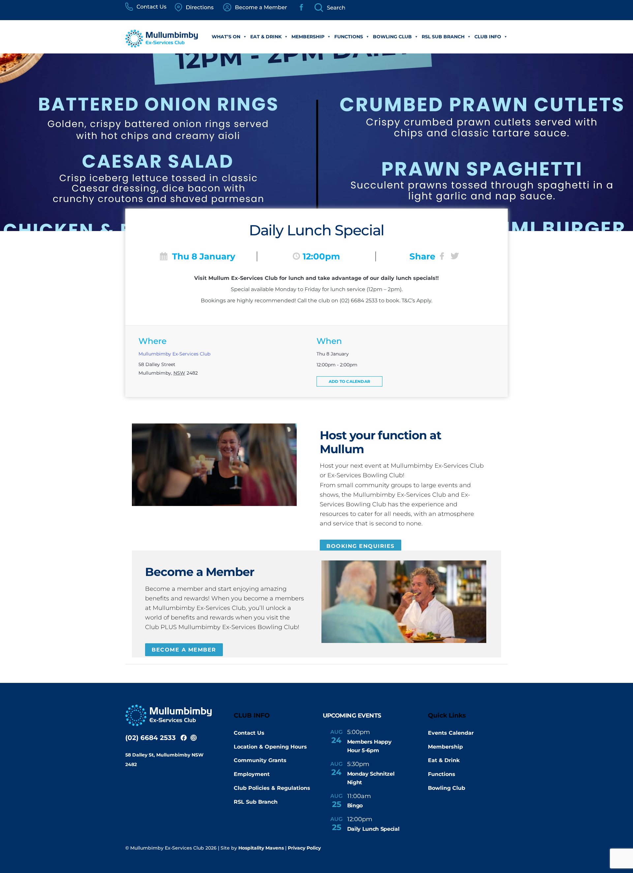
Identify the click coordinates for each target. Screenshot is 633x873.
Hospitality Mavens (261, 848)
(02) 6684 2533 (150, 738)
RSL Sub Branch (443, 37)
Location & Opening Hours (270, 747)
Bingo (355, 805)
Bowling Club (392, 37)
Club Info (487, 37)
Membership (307, 37)
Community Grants (260, 760)
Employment (252, 774)
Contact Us (249, 733)
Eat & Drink (266, 37)
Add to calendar (349, 381)
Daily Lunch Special (373, 829)
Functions (348, 37)
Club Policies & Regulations (272, 788)
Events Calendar (451, 733)
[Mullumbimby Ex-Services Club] (161, 44)
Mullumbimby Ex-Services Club (174, 354)
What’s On (226, 37)
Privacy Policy (304, 848)
